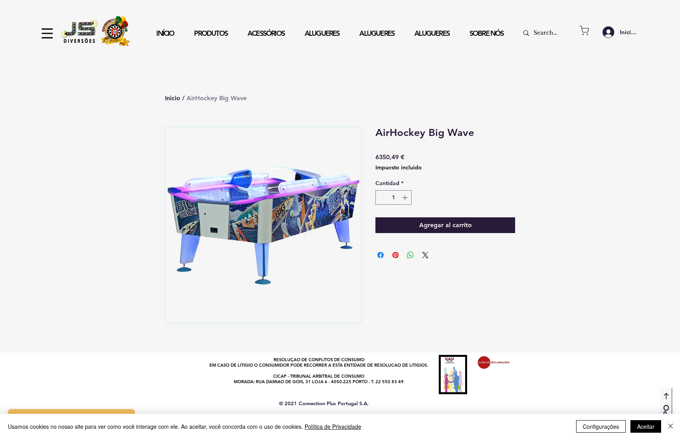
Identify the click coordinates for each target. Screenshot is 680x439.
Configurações (601, 426)
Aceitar (645, 426)
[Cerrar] (670, 426)
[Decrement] (381, 197)
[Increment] (405, 197)
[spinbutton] (393, 197)
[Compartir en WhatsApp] (410, 255)
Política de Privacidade (333, 426)
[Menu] (47, 33)
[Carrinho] (584, 30)
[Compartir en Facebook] (380, 255)
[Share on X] (425, 255)
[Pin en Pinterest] (395, 255)
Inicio (172, 98)
